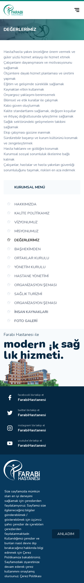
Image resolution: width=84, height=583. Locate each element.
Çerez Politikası (30, 576)
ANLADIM (65, 533)
